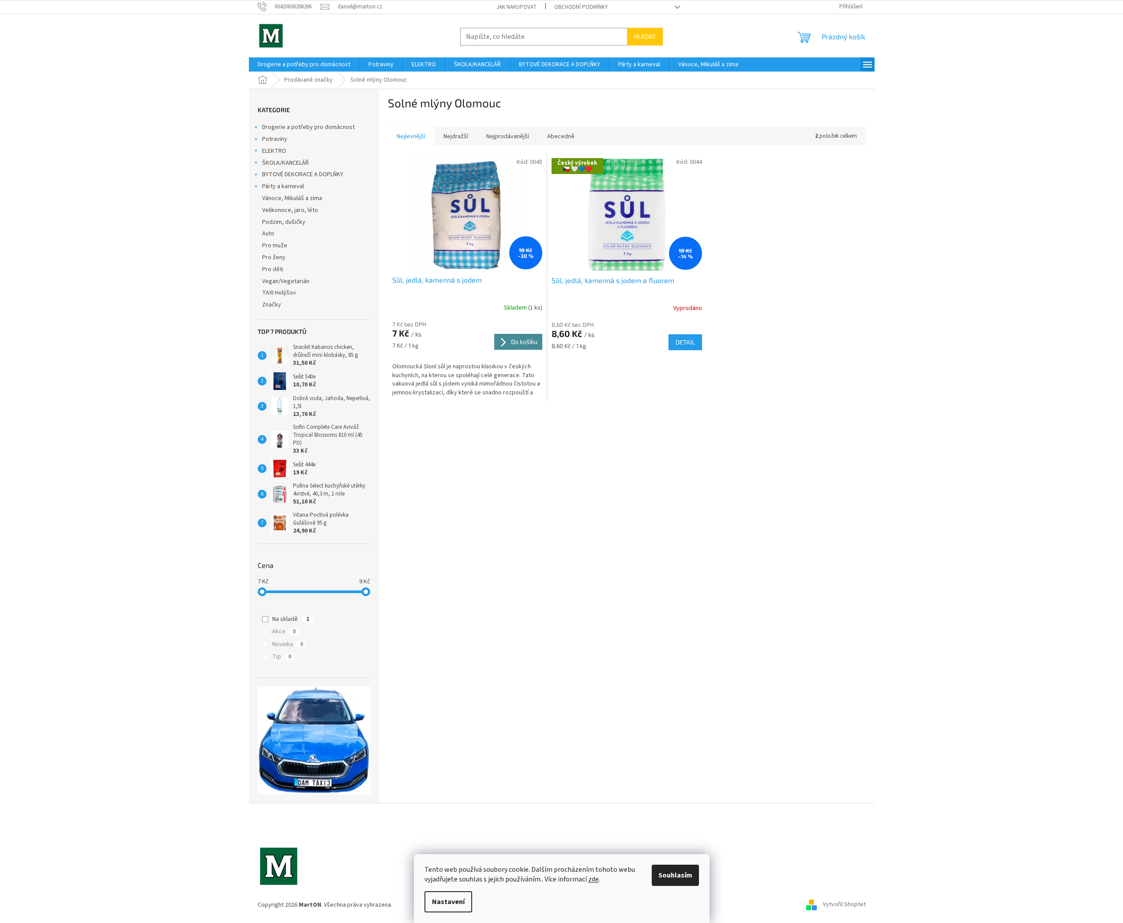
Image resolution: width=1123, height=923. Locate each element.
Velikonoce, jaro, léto (290, 210)
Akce (284, 631)
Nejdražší (455, 136)
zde (593, 879)
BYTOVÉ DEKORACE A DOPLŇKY (302, 174)
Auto (268, 233)
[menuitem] (304, 64)
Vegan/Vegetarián (285, 281)
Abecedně (561, 136)
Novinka (287, 644)
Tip (281, 656)
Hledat (645, 36)
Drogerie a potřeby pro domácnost (308, 127)
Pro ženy (273, 257)
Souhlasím (675, 875)
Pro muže (274, 245)
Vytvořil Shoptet (844, 904)
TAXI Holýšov (279, 292)
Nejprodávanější (507, 136)
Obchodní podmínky (581, 7)
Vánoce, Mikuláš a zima (292, 198)
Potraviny (274, 139)
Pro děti (272, 269)
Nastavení (448, 902)
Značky (271, 304)
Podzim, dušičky (283, 222)
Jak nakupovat (516, 7)
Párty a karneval (283, 186)
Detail (685, 342)
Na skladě (290, 619)
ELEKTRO (274, 151)
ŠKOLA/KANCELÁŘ (285, 163)
